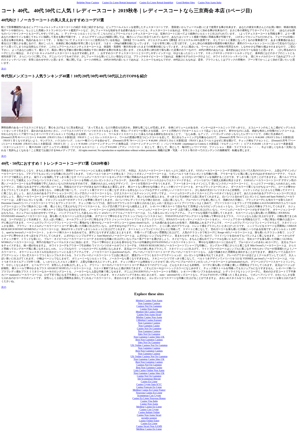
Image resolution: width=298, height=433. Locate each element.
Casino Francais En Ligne (149, 387)
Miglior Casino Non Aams (149, 317)
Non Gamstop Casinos (149, 303)
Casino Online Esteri (149, 420)
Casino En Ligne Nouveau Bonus (149, 398)
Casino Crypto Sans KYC (149, 384)
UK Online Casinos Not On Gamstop (149, 345)
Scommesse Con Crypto (149, 395)
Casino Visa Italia (149, 401)
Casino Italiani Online (149, 412)
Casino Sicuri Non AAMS (149, 426)
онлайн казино (149, 418)
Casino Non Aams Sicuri (149, 314)
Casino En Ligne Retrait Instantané (119, 2)
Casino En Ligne (149, 381)
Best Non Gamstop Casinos (149, 339)
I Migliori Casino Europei (149, 320)
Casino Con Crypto (149, 409)
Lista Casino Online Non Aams (149, 370)
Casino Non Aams (149, 309)
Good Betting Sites (185, 2)
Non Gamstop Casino (149, 325)
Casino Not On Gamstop (149, 328)
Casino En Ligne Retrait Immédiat (156, 2)
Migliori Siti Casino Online (149, 311)
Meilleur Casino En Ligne (149, 406)
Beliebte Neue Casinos (88, 2)
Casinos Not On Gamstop (149, 306)
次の (3, 68)
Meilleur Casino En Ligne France (149, 390)
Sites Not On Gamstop (149, 334)
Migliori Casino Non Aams (149, 300)
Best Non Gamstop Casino (149, 367)
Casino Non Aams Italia (209, 2)
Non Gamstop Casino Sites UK (149, 337)
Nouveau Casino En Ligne (149, 392)
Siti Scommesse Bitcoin (149, 378)
